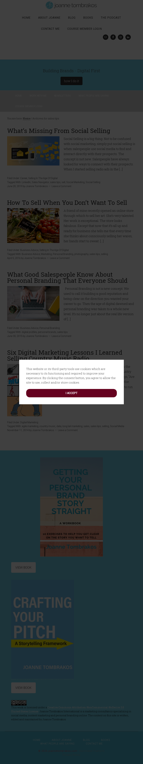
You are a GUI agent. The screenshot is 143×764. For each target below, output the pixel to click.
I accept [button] (71, 393)
